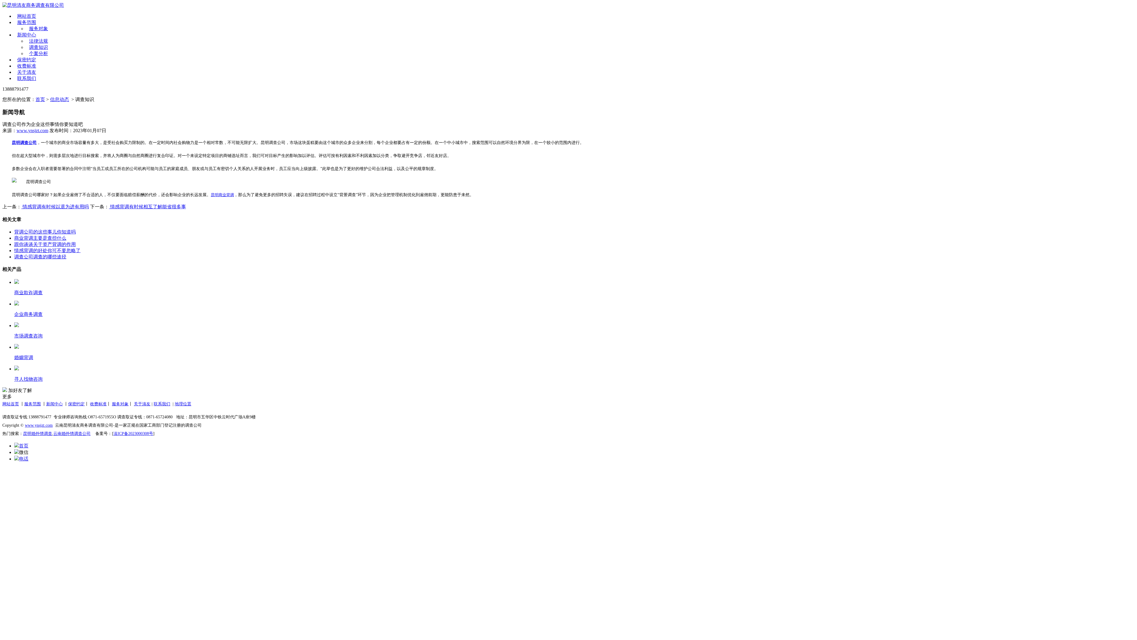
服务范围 (26, 22)
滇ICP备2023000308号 (133, 433)
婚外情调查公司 (76, 433)
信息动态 (59, 99)
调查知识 (38, 47)
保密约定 (26, 59)
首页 (40, 99)
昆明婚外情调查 (37, 433)
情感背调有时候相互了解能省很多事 (147, 206)
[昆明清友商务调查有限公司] (160, 5)
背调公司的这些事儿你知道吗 (45, 231)
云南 (57, 433)
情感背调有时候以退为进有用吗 (55, 206)
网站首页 (26, 16)
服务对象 (38, 28)
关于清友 (26, 72)
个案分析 (38, 53)
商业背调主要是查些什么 (40, 238)
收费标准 (26, 65)
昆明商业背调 (222, 195)
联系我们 (26, 78)
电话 (23, 458)
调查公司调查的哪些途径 (40, 256)
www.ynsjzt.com (32, 130)
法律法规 (38, 41)
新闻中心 (26, 34)
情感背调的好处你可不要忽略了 (47, 250)
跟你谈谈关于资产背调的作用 (45, 244)
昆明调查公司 (24, 142)
